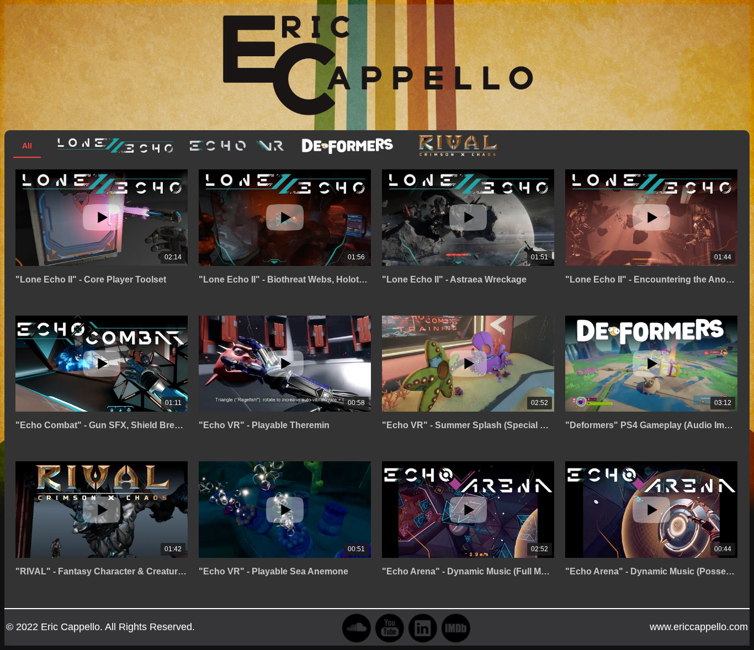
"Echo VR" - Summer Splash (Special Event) (468, 425)
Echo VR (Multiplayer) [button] (237, 145)
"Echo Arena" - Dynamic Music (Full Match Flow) (468, 571)
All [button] (27, 145)
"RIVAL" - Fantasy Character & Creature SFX (101, 571)
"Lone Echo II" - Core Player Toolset (90, 279)
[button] (376, 170)
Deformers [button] (347, 145)
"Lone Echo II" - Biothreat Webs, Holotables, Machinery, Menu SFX (285, 279)
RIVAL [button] (458, 145)
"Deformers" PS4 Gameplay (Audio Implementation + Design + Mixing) (651, 425)
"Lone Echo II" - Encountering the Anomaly (651, 279)
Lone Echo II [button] (115, 145)
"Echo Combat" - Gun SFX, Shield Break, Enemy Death (101, 425)
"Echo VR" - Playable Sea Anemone (273, 571)
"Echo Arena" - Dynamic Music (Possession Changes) (651, 571)
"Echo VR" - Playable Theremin (264, 425)
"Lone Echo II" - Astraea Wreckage (454, 279)
